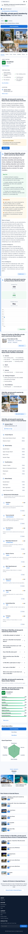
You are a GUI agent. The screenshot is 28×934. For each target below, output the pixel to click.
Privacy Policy (4, 916)
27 (25, 50)
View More (14, 735)
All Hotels (3, 906)
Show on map (5, 93)
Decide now (21, 274)
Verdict (7, 54)
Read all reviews (5, 65)
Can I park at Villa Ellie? (9, 667)
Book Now (5, 148)
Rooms (14, 54)
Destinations (3, 904)
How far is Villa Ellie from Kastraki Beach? (12, 640)
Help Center (3, 912)
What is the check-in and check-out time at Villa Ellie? (12, 672)
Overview (3, 54)
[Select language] (24, 1)
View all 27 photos (20, 414)
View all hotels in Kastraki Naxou (13, 890)
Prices (11, 54)
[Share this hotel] (2, 18)
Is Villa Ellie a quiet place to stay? (11, 662)
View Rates (14, 732)
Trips (2, 908)
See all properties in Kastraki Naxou (10, 11)
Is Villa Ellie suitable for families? (11, 635)
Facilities (19, 54)
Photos (23, 54)
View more (21, 345)
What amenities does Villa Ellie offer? (11, 657)
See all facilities (5, 83)
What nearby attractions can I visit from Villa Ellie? (12, 646)
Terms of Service (4, 918)
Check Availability (14, 26)
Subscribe (23, 926)
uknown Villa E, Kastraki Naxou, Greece (10, 23)
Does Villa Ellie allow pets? (10, 652)
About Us (3, 899)
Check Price (22, 329)
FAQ (1, 914)
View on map (9, 428)
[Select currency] (26, 1)
